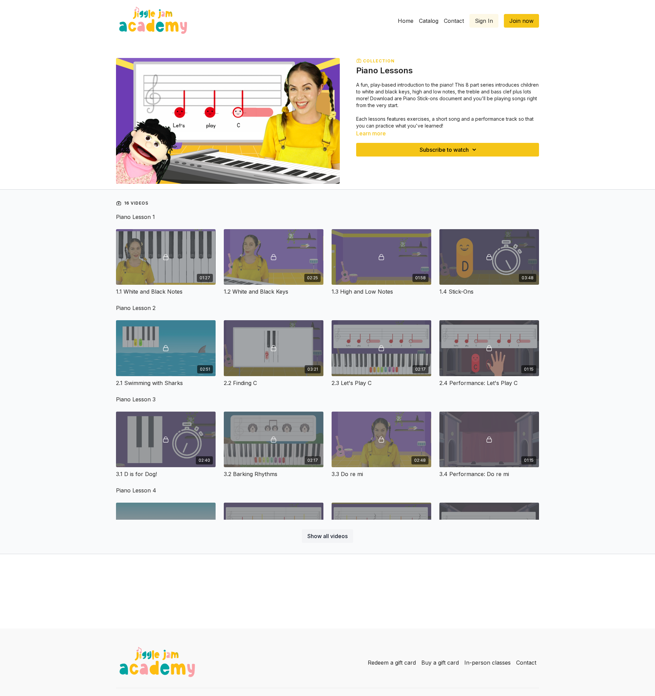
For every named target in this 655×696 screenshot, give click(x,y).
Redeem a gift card (392, 662)
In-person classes (487, 662)
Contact (454, 20)
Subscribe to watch (444, 149)
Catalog (428, 20)
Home (405, 20)
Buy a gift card (440, 662)
